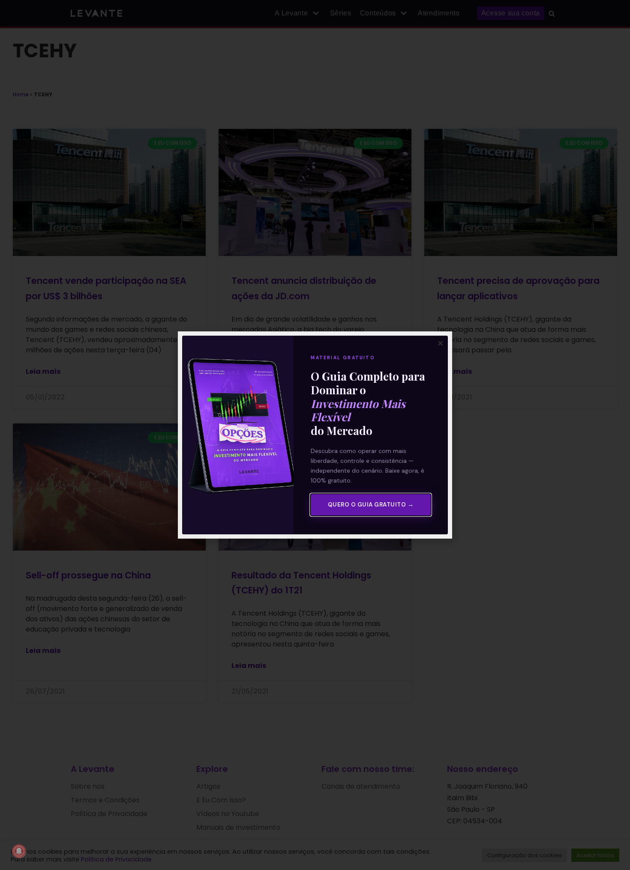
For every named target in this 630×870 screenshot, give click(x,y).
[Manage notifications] (19, 851)
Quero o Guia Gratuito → (371, 504)
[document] (315, 435)
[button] (440, 343)
